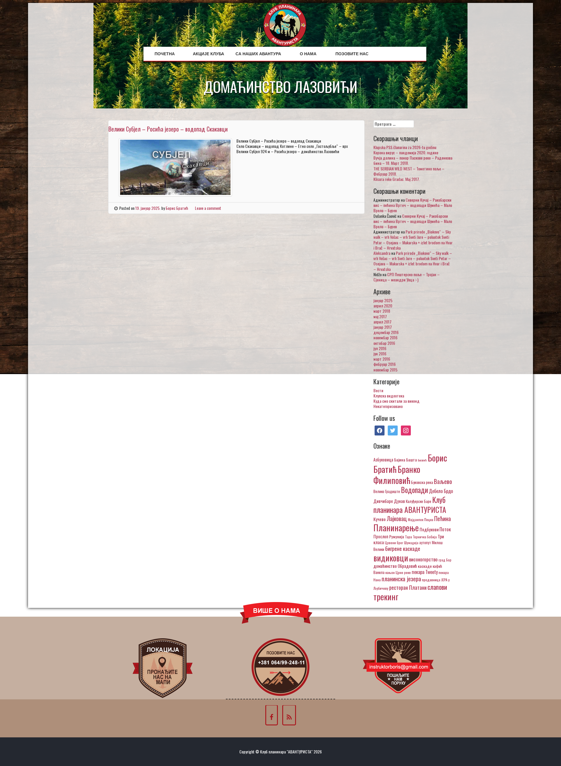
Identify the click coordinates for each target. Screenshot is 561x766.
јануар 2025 (382, 300)
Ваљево (443, 481)
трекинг (385, 596)
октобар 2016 (384, 343)
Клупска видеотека (388, 395)
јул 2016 (379, 348)
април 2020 (382, 305)
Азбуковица (383, 459)
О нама (308, 53)
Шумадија (411, 542)
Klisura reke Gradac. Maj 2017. (396, 179)
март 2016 (381, 359)
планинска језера (401, 578)
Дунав (399, 501)
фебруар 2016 (384, 364)
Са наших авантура (258, 53)
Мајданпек (415, 519)
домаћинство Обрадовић (395, 566)
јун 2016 (379, 353)
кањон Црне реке (398, 572)
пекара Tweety (425, 571)
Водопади (414, 490)
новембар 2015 (385, 369)
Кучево (379, 519)
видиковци (390, 557)
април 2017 (382, 322)
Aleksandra (381, 253)
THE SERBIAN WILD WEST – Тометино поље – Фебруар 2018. (408, 171)
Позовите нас (351, 53)
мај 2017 (380, 316)
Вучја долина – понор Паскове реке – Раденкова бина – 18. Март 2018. (412, 160)
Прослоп (380, 536)
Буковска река (422, 482)
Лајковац (397, 518)
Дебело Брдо (441, 490)
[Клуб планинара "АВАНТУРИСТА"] (285, 24)
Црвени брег (394, 542)
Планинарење (396, 527)
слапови (437, 587)
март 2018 (381, 311)
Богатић (422, 460)
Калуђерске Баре (418, 501)
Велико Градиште (386, 491)
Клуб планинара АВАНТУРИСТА (409, 504)
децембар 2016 (386, 332)
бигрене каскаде (402, 548)
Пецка (428, 519)
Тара (408, 537)
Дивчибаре (383, 501)
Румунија (396, 536)
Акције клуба (208, 53)
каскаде (425, 566)
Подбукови (429, 529)
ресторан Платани (408, 587)
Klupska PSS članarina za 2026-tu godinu (404, 147)
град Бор (445, 559)
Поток (445, 529)
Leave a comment (208, 208)
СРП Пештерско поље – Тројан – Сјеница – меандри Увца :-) (406, 277)
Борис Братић (177, 208)
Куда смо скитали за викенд (396, 401)
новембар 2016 (385, 337)
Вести (378, 390)
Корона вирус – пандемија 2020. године (405, 152)
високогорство (423, 559)
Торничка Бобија (425, 536)
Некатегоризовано (388, 406)
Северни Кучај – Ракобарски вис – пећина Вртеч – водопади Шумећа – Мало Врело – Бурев (412, 205)
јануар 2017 (382, 327)
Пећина (442, 518)
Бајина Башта (405, 460)
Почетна (165, 53)
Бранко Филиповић (396, 474)
